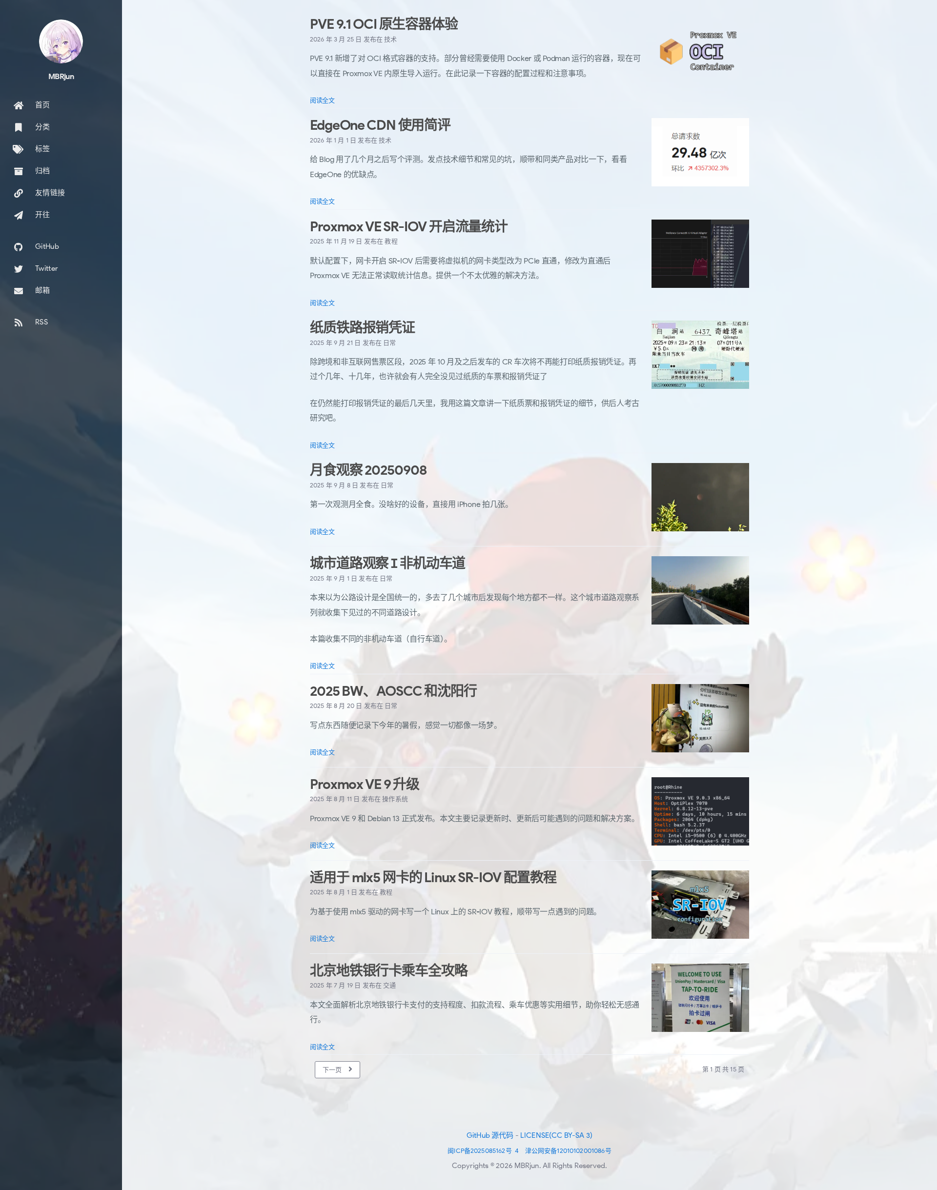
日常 (389, 343)
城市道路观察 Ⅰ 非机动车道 (387, 563)
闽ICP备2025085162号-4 (483, 1151)
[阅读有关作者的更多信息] (61, 41)
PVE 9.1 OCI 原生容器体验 (384, 24)
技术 (390, 39)
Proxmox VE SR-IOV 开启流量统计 (409, 226)
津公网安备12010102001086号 (568, 1151)
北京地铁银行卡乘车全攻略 (389, 970)
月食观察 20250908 (368, 470)
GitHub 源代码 (490, 1135)
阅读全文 (322, 100)
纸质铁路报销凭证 (362, 327)
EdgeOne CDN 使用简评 (380, 125)
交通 (389, 985)
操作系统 (395, 799)
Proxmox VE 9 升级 (364, 784)
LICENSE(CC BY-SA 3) (556, 1135)
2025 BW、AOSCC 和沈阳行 (393, 691)
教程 (391, 241)
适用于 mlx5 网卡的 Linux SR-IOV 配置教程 (433, 877)
